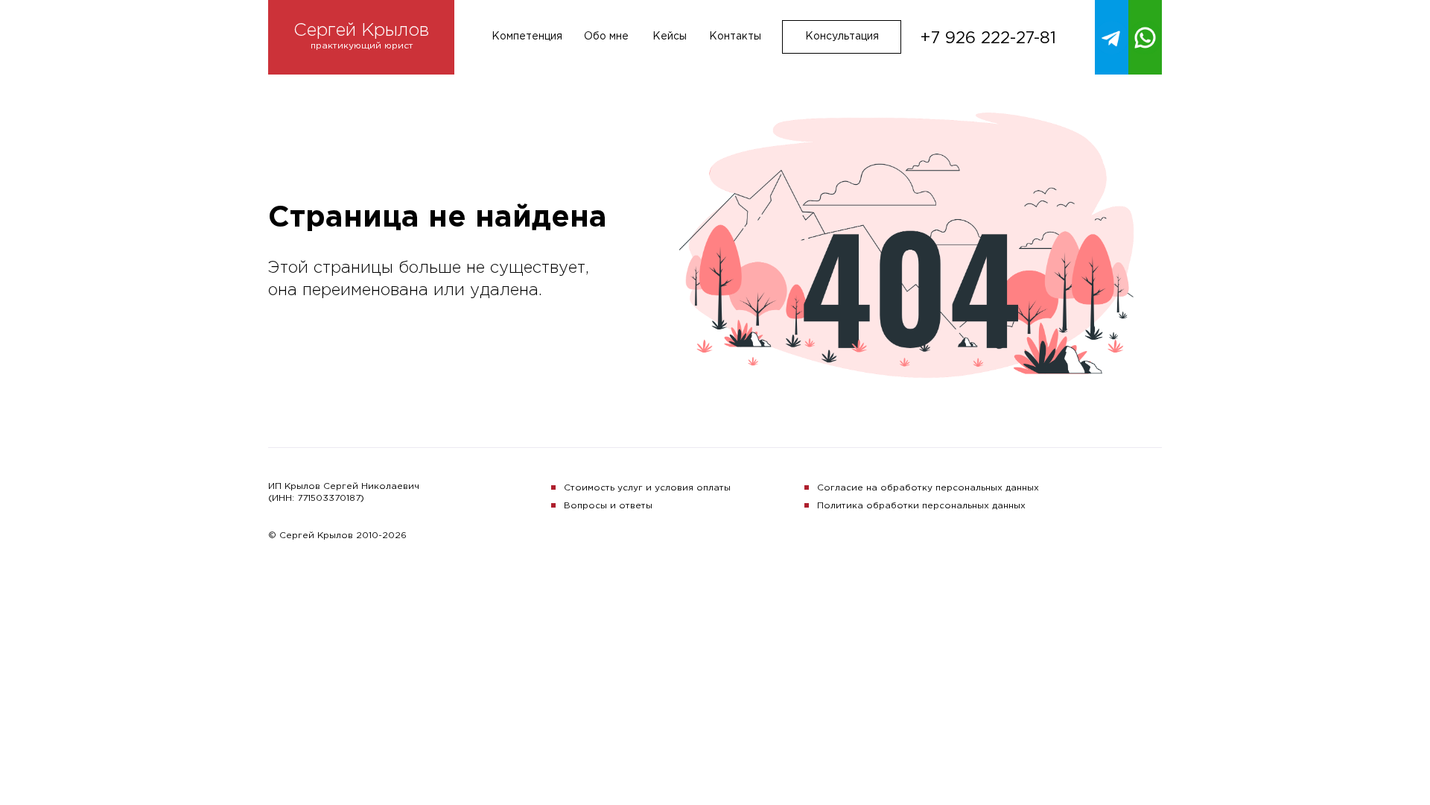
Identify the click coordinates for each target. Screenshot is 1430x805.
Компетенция (527, 36)
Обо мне (606, 36)
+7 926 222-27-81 (988, 38)
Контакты (735, 36)
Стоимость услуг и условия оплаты (647, 488)
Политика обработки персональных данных (921, 506)
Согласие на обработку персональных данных (928, 488)
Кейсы (669, 36)
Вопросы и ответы (608, 506)
